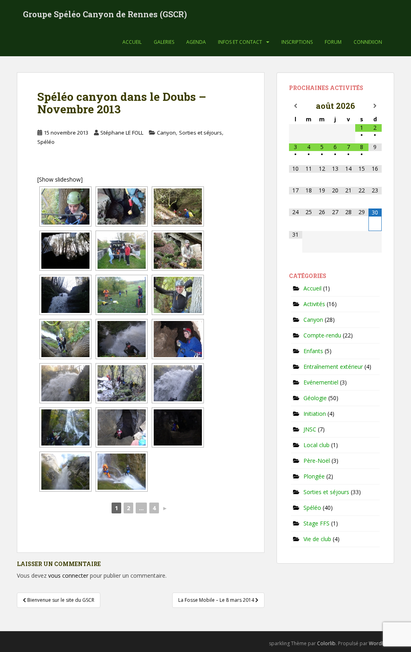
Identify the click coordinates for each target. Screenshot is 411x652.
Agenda (196, 42)
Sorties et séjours (200, 132)
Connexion (368, 42)
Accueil (132, 42)
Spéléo (46, 141)
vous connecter (68, 575)
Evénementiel (320, 382)
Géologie (315, 398)
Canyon (166, 132)
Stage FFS (316, 523)
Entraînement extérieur (333, 366)
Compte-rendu (322, 335)
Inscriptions (297, 42)
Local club (316, 445)
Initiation (314, 413)
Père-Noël (316, 460)
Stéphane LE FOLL (121, 132)
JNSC (309, 429)
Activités (314, 304)
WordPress (381, 643)
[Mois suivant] (375, 106)
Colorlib (326, 643)
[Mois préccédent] (295, 106)
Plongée (314, 476)
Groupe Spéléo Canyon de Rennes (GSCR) (105, 14)
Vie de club (317, 539)
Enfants (313, 351)
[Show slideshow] (60, 179)
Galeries (164, 42)
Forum (333, 42)
